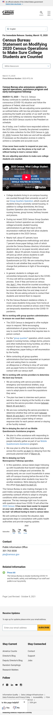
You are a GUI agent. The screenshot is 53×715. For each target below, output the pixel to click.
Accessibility (38, 697)
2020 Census (8, 506)
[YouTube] (16, 685)
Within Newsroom (12, 66)
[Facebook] (4, 685)
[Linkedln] (12, 685)
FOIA (48, 697)
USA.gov (33, 702)
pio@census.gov (11, 554)
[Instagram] (21, 685)
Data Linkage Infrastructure (32, 695)
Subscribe (43, 627)
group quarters (20, 338)
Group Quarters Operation (21, 201)
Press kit (11, 572)
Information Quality (10, 695)
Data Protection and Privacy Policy (16, 697)
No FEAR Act (28, 700)
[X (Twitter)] (7, 685)
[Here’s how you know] (26, 3)
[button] (26, 29)
